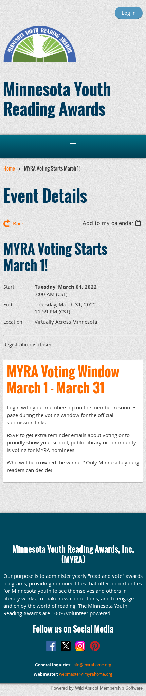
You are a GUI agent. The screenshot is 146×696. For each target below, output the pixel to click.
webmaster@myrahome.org (85, 674)
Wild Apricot (86, 688)
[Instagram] (80, 646)
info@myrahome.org (91, 664)
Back (18, 223)
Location (12, 321)
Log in (129, 12)
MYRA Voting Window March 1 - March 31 (63, 379)
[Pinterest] (95, 646)
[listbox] (113, 223)
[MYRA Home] (39, 60)
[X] (66, 646)
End (7, 304)
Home (9, 168)
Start (8, 286)
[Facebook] (51, 646)
